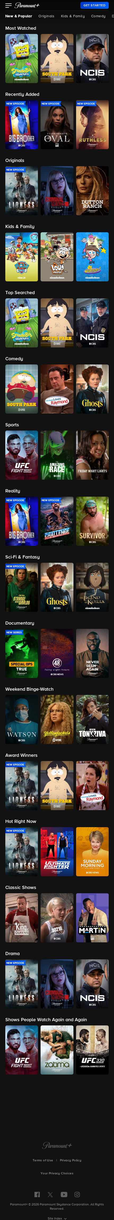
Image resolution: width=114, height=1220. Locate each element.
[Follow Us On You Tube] (64, 1194)
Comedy (98, 16)
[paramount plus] (27, 5)
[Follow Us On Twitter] (50, 1194)
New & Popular (18, 16)
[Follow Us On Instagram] (77, 1194)
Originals (46, 16)
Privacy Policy (71, 1160)
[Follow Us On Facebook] (37, 1194)
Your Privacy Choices (57, 1173)
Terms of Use (43, 1160)
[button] (9, 6)
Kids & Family (73, 16)
